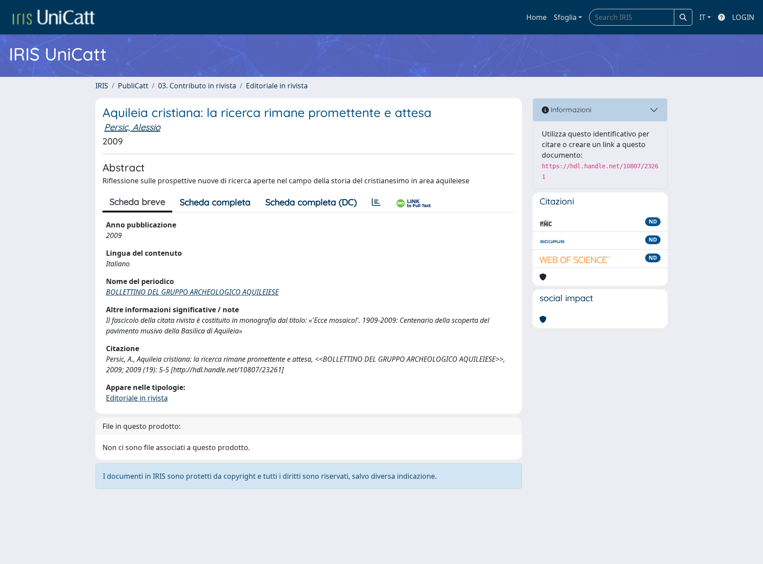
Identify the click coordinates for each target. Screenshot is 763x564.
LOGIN (743, 17)
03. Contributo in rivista (197, 86)
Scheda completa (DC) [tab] (311, 202)
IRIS (101, 86)
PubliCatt (133, 86)
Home (536, 17)
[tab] (376, 202)
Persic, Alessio (132, 126)
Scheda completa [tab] (215, 202)
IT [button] (702, 17)
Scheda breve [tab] (137, 201)
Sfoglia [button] (565, 17)
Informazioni (570, 109)
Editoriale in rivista (277, 86)
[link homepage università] (53, 17)
